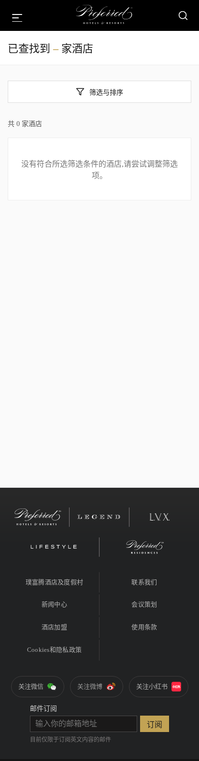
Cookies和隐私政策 (54, 649)
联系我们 (144, 582)
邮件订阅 (43, 708)
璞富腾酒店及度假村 (54, 582)
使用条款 (144, 627)
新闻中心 (54, 604)
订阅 (154, 724)
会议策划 (144, 604)
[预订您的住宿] (183, 15)
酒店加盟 (54, 627)
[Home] (104, 15)
